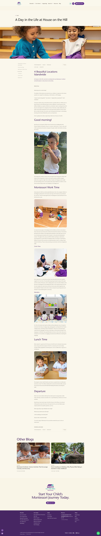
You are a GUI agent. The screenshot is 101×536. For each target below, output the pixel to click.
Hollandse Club (37, 523)
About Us (50, 3)
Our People (49, 516)
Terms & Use (28, 534)
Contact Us (77, 520)
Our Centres (37, 3)
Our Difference (23, 521)
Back (18, 15)
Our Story (49, 514)
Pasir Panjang (36, 524)
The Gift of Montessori (24, 520)
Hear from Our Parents (52, 518)
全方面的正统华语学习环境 (66, 514)
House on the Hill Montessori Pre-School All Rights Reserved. (33, 532)
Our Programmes (23, 516)
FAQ (75, 521)
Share (65, 64)
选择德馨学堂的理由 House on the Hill (67, 517)
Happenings (77, 514)
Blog (76, 516)
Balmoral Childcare (37, 521)
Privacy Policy (22, 534)
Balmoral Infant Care (38, 519)
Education (32, 3)
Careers (76, 518)
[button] (98, 533)
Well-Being (22, 523)
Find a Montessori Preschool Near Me (39, 515)
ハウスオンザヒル (64, 519)
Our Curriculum (23, 514)
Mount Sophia (36, 517)
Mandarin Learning (24, 518)
